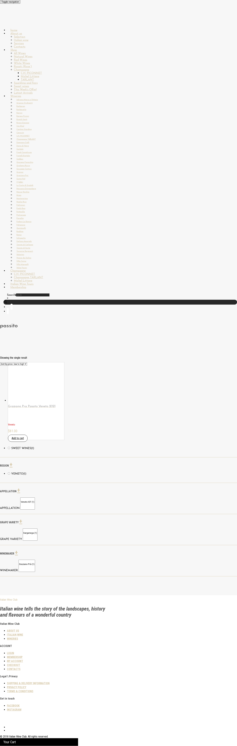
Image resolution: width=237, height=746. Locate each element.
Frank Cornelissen (24, 153)
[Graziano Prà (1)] (27, 564)
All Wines (20, 53)
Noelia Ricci (21, 202)
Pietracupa (21, 215)
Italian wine (21, 40)
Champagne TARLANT (26, 139)
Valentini (20, 255)
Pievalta (20, 218)
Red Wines (20, 60)
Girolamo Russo (23, 166)
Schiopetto (21, 238)
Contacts (13, 669)
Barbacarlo (21, 110)
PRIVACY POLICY (16, 687)
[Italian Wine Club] (9, 21)
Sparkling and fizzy (26, 83)
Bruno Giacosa (22, 123)
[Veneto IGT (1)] (27, 502)
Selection (19, 37)
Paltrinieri (20, 205)
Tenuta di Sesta (23, 248)
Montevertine (22, 199)
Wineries (15, 96)
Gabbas (19, 159)
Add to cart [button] (18, 438)
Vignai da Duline (23, 258)
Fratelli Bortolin (23, 156)
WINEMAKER (9, 570)
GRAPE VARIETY (11, 539)
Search (11, 295)
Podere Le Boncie (23, 222)
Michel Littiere (30, 76)
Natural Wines (23, 56)
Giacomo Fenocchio (24, 162)
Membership (18, 287)
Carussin (20, 133)
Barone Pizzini (22, 116)
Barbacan (20, 106)
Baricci (19, 113)
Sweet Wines (22, 448)
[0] (27, 499)
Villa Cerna (21, 261)
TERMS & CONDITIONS (20, 691)
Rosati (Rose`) (23, 66)
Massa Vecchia (22, 192)
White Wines (22, 63)
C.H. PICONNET (31, 73)
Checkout (13, 665)
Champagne (21, 70)
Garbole (19, 149)
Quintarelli (21, 228)
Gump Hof (20, 179)
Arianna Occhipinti (24, 103)
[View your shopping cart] (8, 312)
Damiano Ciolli (22, 143)
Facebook (13, 705)
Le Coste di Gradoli (24, 185)
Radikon (19, 232)
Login (10, 653)
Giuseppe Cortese (24, 169)
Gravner (19, 172)
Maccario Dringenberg (26, 189)
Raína (19, 235)
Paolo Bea (20, 209)
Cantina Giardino (24, 129)
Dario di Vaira (22, 146)
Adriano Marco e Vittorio (27, 100)
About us (16, 33)
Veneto (18, 473)
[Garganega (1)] (30, 533)
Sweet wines (21, 86)
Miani (18, 195)
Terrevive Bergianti (24, 251)
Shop (13, 50)
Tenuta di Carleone (24, 245)
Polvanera (20, 225)
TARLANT (27, 79)
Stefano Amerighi (24, 241)
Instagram (14, 709)
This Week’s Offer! (25, 89)
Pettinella (20, 212)
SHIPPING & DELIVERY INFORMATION (28, 683)
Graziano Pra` (22, 176)
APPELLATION (10, 508)
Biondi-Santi (21, 120)
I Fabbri (19, 182)
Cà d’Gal (20, 126)
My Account (15, 661)
